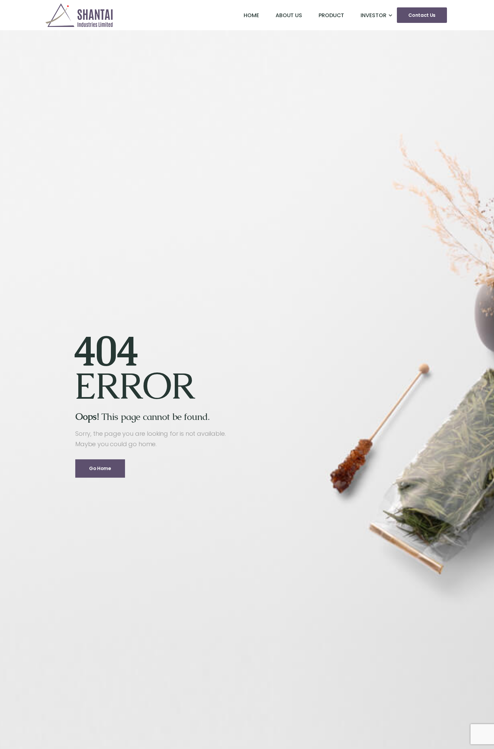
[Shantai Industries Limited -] (79, 15)
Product (331, 15)
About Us (289, 15)
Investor (373, 15)
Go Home (100, 468)
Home (251, 15)
